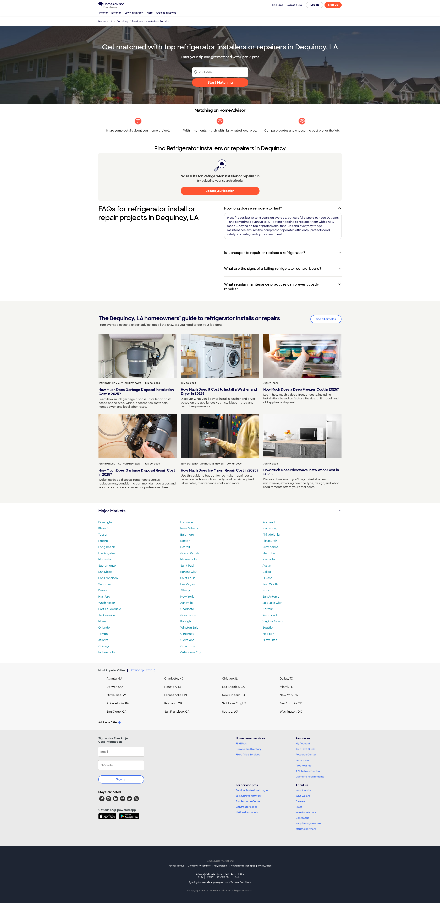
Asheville (186, 603)
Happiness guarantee (308, 823)
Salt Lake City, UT (234, 703)
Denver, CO (115, 687)
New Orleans (189, 528)
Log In (314, 5)
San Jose (104, 584)
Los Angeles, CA (233, 687)
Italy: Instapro (221, 865)
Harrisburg (269, 528)
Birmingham (106, 522)
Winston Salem (190, 627)
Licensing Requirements (310, 776)
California (210, 875)
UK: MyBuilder (265, 865)
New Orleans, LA (233, 695)
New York (187, 596)
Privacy (200, 875)
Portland (268, 522)
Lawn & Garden (133, 12)
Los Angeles (106, 553)
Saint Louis (187, 578)
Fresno (103, 541)
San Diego (105, 572)
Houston (268, 590)
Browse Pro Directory (248, 749)
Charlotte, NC (174, 678)
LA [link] (111, 21)
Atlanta (103, 640)
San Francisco (108, 578)
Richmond (269, 615)
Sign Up (333, 5)
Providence (270, 547)
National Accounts (247, 812)
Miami (102, 621)
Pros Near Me (303, 765)
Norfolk (267, 609)
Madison (268, 634)
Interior (103, 12)
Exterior (116, 12)
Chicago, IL (230, 678)
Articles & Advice (166, 12)
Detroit (185, 547)
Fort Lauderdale (109, 609)
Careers (300, 801)
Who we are (303, 795)
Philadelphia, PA (118, 703)
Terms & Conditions (240, 882)
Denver (103, 590)
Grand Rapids (189, 553)
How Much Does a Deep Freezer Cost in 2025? (301, 389)
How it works (303, 790)
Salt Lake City (272, 603)
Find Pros (241, 743)
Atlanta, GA (114, 678)
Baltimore (187, 534)
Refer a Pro (302, 760)
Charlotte (187, 609)
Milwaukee (269, 640)
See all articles (326, 319)
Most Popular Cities (111, 670)
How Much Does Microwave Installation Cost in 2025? (301, 472)
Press (299, 806)
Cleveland (187, 640)
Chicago (104, 646)
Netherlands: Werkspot (243, 865)
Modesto (104, 559)
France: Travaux (176, 865)
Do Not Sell (223, 875)
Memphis (268, 553)
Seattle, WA (230, 711)
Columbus (187, 646)
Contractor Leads (246, 806)
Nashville (268, 559)
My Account (303, 743)
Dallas (266, 572)
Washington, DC (291, 711)
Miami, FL (286, 687)
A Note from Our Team (309, 771)
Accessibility (237, 876)
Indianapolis (106, 652)
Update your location (220, 191)
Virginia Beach (272, 621)
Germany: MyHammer (199, 865)
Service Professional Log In (252, 790)
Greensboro (188, 615)
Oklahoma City (190, 652)
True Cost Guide (305, 749)
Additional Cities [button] (107, 722)
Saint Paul (187, 565)
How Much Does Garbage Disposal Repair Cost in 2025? (136, 472)
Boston (185, 541)
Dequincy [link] (122, 21)
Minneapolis (188, 559)
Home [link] (102, 21)
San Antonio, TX (291, 703)
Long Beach (106, 547)
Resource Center (306, 754)
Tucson (103, 534)
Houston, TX (172, 687)
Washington (106, 603)
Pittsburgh (269, 541)
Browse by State (141, 670)
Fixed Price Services (248, 754)
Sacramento (107, 565)
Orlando (104, 627)
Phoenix (104, 528)
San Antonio (270, 596)
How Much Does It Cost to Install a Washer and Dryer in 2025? (219, 391)
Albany (185, 590)
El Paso (267, 578)
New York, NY (289, 695)
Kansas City (188, 572)
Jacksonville (106, 615)
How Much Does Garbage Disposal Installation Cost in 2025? (136, 392)
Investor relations (306, 812)
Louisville (186, 522)
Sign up (121, 779)
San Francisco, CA (177, 711)
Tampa (103, 634)
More (150, 12)
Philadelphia (271, 534)
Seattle (267, 627)
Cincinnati (187, 634)
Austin (266, 565)
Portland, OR (173, 703)
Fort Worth (270, 584)
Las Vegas (187, 584)
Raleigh (185, 621)
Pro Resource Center (248, 801)
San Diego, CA (116, 711)
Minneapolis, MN (175, 695)
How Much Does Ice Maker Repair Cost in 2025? (219, 470)
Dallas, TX (286, 678)
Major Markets (111, 511)
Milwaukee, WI (116, 695)
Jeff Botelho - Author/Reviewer (119, 383)
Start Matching (220, 82)
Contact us (302, 818)
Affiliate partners (306, 829)
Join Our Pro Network (248, 795)
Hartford (104, 596)
